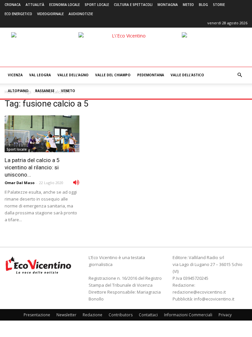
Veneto (68, 90)
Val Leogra (40, 75)
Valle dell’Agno (73, 75)
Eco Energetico (18, 14)
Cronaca (13, 4)
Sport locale (97, 4)
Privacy (225, 315)
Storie (219, 4)
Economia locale (64, 4)
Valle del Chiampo (113, 75)
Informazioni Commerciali (188, 315)
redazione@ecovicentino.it (199, 292)
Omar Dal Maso (19, 182)
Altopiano (18, 90)
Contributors (121, 315)
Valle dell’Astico (187, 75)
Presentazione (37, 315)
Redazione (92, 315)
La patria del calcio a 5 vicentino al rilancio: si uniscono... (32, 167)
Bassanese (44, 90)
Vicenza (15, 75)
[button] (239, 75)
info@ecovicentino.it (214, 299)
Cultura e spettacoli (133, 4)
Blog (203, 4)
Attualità (35, 4)
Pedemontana (150, 75)
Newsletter (66, 315)
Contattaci (148, 315)
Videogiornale (50, 14)
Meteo (188, 4)
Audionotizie (81, 14)
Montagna (168, 4)
